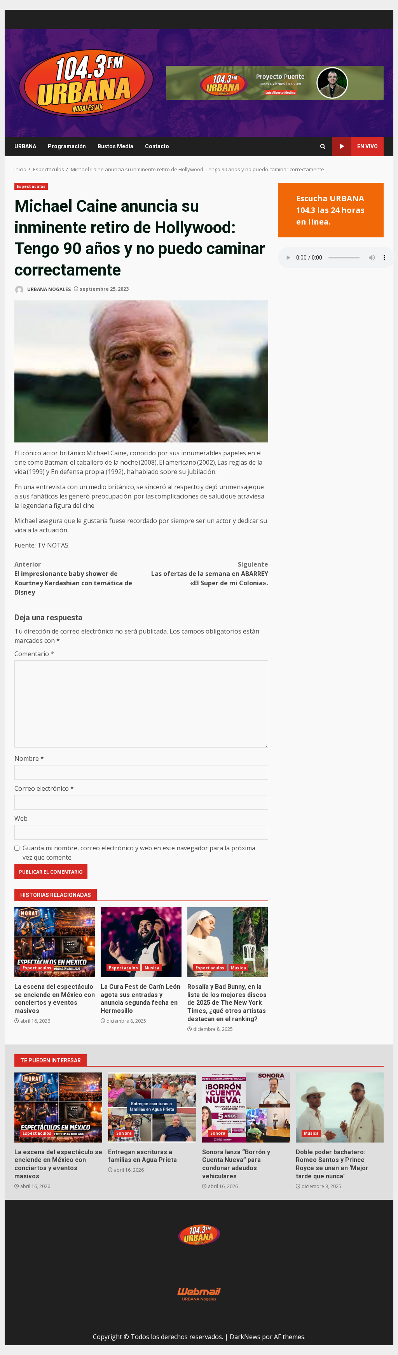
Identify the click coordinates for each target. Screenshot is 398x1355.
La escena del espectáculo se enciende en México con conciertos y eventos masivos (54, 942)
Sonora (124, 1133)
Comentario (34, 653)
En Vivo (367, 146)
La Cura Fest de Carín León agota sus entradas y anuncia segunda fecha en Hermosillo (141, 942)
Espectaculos (31, 186)
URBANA (25, 146)
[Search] (322, 146)
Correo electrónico (44, 788)
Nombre (29, 758)
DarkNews (245, 1336)
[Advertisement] (275, 82)
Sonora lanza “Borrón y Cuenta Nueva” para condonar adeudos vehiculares (246, 1107)
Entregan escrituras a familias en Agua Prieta (152, 1107)
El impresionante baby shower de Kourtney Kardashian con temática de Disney (73, 578)
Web (21, 818)
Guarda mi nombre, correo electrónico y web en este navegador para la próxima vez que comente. (139, 853)
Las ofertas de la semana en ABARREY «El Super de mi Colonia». (209, 573)
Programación (67, 146)
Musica (152, 968)
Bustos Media (115, 146)
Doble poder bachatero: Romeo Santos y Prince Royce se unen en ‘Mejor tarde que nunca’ (340, 1107)
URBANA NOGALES (48, 289)
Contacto (157, 146)
